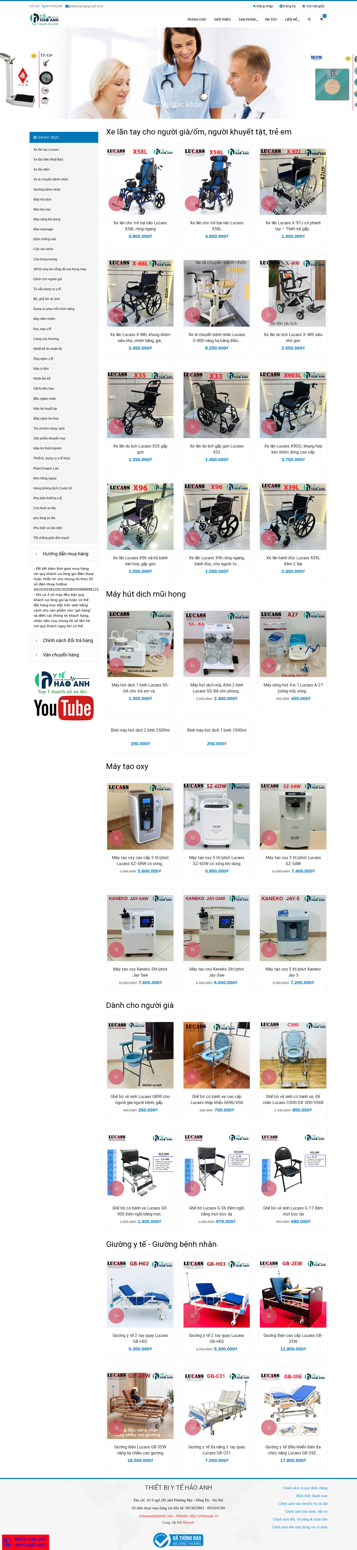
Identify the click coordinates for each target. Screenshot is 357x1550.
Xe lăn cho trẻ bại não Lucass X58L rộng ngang (140, 225)
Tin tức (271, 19)
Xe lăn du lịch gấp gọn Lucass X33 (217, 449)
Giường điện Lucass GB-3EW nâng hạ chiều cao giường (140, 1450)
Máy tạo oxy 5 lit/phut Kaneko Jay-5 (293, 972)
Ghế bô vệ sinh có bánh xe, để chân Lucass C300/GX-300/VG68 (293, 1099)
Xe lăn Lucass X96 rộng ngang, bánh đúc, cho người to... (217, 560)
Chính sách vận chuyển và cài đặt (302, 1504)
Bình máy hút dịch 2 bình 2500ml (140, 730)
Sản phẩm (247, 19)
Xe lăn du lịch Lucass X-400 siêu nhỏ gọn (293, 337)
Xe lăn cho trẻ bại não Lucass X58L (217, 225)
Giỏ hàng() (314, 6)
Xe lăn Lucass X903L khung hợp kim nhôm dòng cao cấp (293, 449)
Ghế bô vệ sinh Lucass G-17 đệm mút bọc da (293, 1211)
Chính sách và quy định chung (305, 1488)
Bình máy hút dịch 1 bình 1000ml (216, 730)
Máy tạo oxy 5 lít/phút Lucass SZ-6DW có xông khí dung (216, 860)
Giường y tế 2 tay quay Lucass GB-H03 (216, 1338)
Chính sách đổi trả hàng (68, 640)
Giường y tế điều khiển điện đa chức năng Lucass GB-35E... (293, 1450)
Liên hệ (291, 19)
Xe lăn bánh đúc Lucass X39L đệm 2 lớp (293, 560)
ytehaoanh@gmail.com (156, 1516)
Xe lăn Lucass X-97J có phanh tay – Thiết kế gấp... (293, 225)
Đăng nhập (265, 6)
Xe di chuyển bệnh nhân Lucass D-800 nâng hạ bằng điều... (216, 337)
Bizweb (188, 1522)
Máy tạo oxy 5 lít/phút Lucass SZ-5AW (293, 860)
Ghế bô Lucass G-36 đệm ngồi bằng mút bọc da (216, 1211)
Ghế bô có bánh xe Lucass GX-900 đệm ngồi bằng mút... (140, 1211)
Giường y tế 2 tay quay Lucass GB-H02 (140, 1338)
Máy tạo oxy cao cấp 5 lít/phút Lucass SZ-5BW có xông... (140, 860)
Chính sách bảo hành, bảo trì (306, 1511)
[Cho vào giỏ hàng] (116, 203)
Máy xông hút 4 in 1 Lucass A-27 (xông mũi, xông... (293, 688)
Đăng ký (289, 6)
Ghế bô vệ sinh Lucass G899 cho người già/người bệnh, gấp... (140, 1099)
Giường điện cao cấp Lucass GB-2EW (293, 1338)
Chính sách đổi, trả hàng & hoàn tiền (300, 1519)
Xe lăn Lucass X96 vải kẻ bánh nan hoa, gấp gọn (140, 560)
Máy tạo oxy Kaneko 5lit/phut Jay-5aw (140, 972)
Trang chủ (196, 19)
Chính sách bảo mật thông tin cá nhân (299, 1527)
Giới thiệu (222, 19)
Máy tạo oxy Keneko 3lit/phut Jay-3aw (216, 972)
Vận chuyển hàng (61, 654)
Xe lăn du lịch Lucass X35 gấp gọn (140, 449)
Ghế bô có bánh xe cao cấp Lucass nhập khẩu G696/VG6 (217, 1099)
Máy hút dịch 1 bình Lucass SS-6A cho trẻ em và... (140, 688)
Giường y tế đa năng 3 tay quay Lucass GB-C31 (216, 1450)
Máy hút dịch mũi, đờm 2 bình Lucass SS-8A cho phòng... (216, 688)
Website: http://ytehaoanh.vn (197, 1516)
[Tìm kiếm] (309, 19)
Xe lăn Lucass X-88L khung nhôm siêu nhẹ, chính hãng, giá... (140, 337)
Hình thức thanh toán (311, 1496)
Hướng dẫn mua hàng (65, 553)
